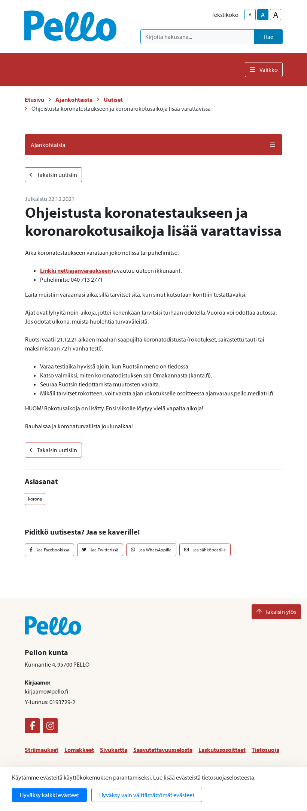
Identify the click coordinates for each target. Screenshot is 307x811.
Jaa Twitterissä (103, 550)
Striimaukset (41, 749)
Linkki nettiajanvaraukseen (75, 270)
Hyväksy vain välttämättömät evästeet (146, 795)
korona (35, 499)
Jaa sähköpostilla (209, 550)
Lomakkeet (79, 749)
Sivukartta (113, 749)
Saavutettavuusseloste (162, 749)
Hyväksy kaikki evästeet (49, 795)
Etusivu (34, 99)
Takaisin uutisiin (56, 174)
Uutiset (113, 99)
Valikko (268, 69)
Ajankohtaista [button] (48, 145)
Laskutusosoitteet (222, 749)
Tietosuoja (265, 749)
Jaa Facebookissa (52, 550)
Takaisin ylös (280, 611)
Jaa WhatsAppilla (154, 550)
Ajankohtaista (73, 99)
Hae (268, 36)
